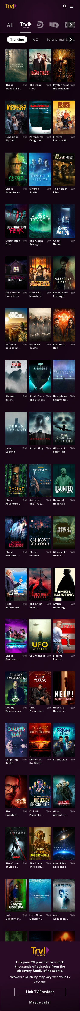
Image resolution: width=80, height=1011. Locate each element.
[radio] (10, 25)
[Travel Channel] (10, 6)
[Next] (70, 25)
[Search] (63, 6)
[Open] (71, 6)
